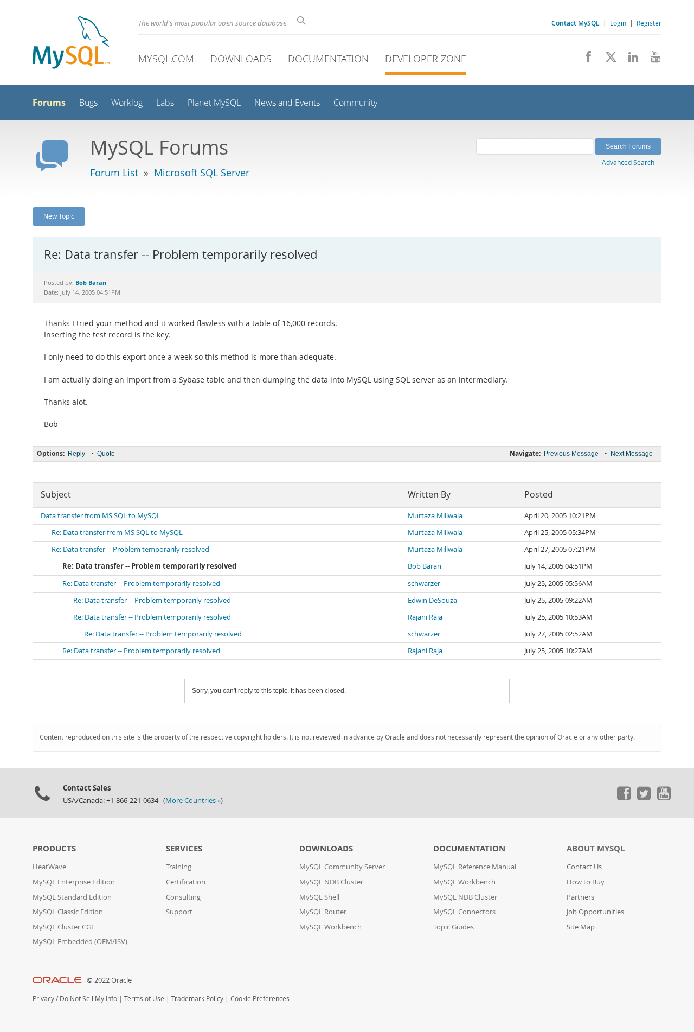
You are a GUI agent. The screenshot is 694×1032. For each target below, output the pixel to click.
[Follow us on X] (607, 60)
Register (649, 22)
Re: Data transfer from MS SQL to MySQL (117, 532)
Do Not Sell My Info (88, 999)
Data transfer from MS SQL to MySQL (100, 515)
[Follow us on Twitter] (643, 797)
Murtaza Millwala (435, 515)
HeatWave (49, 866)
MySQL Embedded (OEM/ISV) (80, 941)
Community (355, 103)
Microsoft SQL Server (201, 172)
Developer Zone (425, 58)
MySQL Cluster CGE (64, 927)
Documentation (328, 58)
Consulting (183, 897)
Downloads (241, 58)
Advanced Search (628, 162)
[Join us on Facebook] (585, 60)
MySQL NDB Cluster (331, 882)
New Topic (58, 216)
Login (618, 22)
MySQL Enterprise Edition (74, 882)
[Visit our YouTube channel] (651, 60)
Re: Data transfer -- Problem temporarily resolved (130, 549)
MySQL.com (166, 58)
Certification (185, 882)
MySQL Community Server (342, 866)
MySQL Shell (319, 897)
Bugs (88, 103)
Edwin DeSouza (432, 600)
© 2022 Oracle (109, 980)
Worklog (127, 103)
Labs (165, 103)
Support (179, 911)
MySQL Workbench (330, 927)
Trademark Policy (197, 999)
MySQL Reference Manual (474, 866)
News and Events (287, 103)
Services (184, 848)
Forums (49, 103)
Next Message (632, 453)
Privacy (43, 999)
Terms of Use (144, 999)
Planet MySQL (214, 103)
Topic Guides (453, 927)
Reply (76, 453)
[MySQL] (71, 44)
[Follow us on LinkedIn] (629, 60)
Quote (106, 453)
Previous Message (571, 453)
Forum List (114, 172)
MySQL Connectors (464, 911)
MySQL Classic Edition (68, 911)
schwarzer (424, 583)
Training (178, 866)
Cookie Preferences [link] (260, 999)
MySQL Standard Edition (72, 897)
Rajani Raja (425, 617)
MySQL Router (322, 911)
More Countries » (193, 800)
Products (54, 848)
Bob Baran (424, 566)
